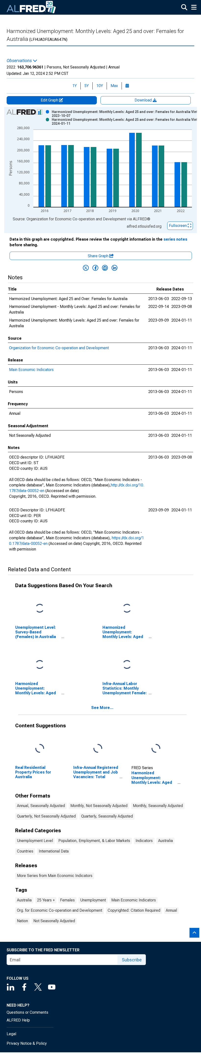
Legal (11, 1034)
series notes (175, 239)
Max (114, 85)
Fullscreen (178, 225)
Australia (165, 840)
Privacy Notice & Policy (27, 1043)
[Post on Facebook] (95, 268)
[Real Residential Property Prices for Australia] (39, 748)
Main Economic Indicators (31, 369)
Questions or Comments (27, 1012)
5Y (86, 85)
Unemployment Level (35, 840)
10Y (99, 85)
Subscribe (132, 959)
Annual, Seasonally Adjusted (41, 805)
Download (144, 100)
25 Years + (46, 900)
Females (67, 900)
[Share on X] (86, 268)
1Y (74, 85)
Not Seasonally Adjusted (54, 921)
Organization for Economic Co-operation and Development (59, 348)
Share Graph (98, 256)
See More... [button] (102, 707)
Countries (25, 851)
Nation (22, 921)
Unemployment (93, 900)
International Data (54, 851)
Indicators (144, 840)
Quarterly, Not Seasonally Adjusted (46, 816)
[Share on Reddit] (105, 268)
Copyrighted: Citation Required (134, 910)
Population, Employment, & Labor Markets (94, 840)
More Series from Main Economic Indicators (54, 875)
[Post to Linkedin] (114, 268)
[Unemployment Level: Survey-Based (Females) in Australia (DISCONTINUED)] (39, 608)
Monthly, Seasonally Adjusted (158, 805)
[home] (31, 7)
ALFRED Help (18, 1020)
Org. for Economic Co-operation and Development (59, 910)
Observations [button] (20, 60)
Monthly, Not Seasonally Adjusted (98, 805)
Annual (171, 910)
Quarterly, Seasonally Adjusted (107, 816)
